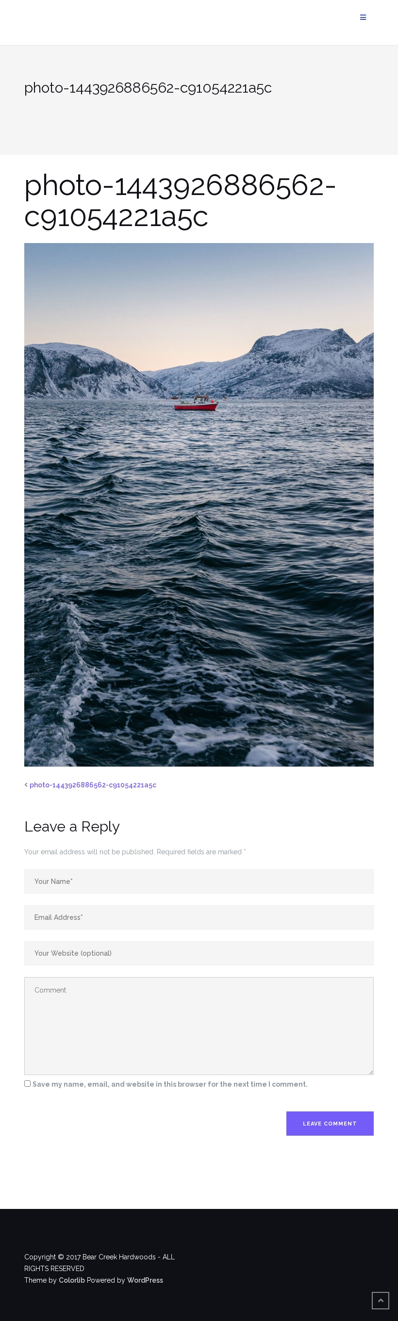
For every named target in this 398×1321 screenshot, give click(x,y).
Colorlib (72, 1280)
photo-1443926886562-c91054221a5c (93, 785)
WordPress (145, 1280)
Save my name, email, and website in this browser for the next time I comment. (170, 1084)
